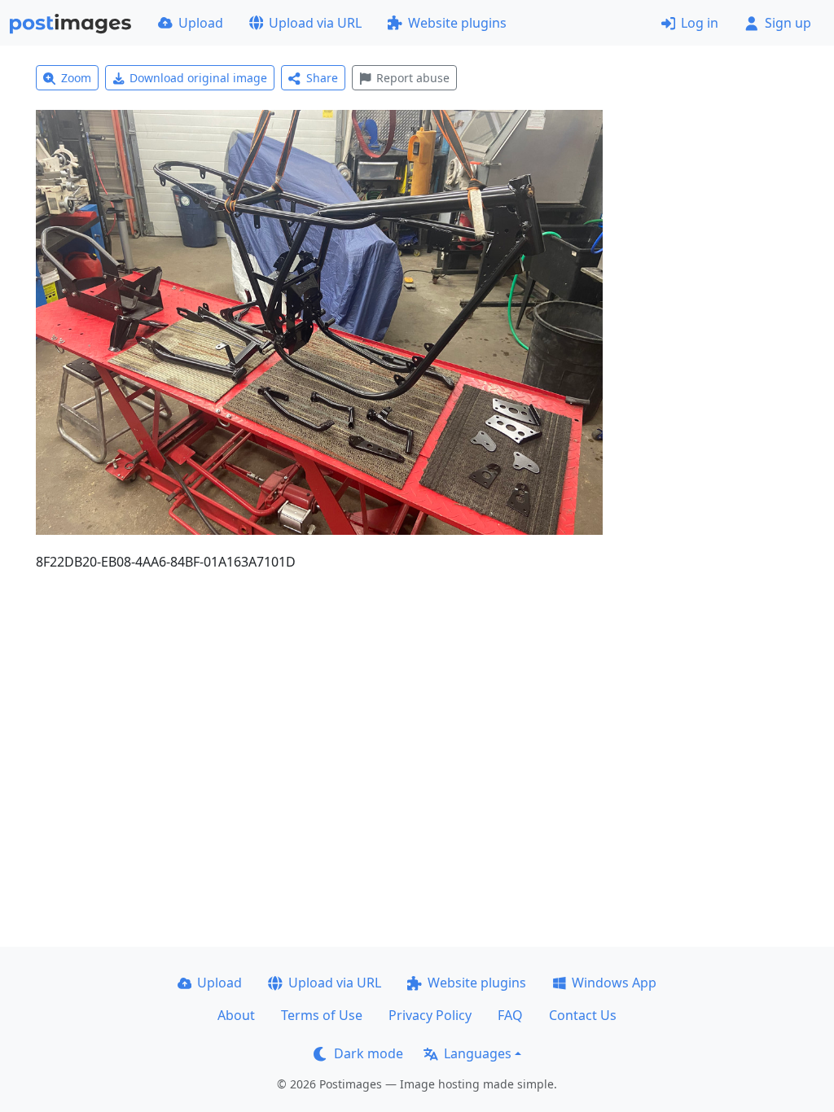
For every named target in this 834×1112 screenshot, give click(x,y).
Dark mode (368, 1053)
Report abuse (413, 77)
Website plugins (457, 23)
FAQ (510, 1015)
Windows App (614, 983)
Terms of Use (321, 1015)
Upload (200, 23)
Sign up (788, 23)
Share (322, 77)
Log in (699, 23)
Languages (477, 1053)
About (236, 1015)
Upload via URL (315, 23)
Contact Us (583, 1015)
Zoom (76, 77)
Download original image (198, 77)
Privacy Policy (430, 1015)
